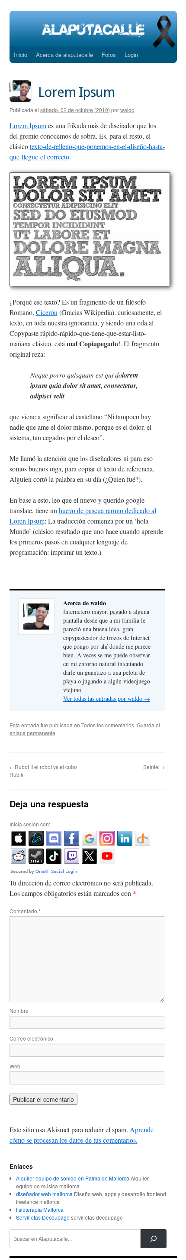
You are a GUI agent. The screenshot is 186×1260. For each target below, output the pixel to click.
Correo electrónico (31, 1038)
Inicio (20, 54)
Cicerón (47, 312)
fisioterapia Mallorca (40, 1209)
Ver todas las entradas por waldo (106, 698)
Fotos (109, 54)
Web (15, 1066)
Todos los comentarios (107, 725)
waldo (127, 109)
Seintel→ (154, 766)
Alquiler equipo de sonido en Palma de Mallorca (72, 1178)
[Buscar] (154, 1238)
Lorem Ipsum (28, 125)
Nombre (19, 1010)
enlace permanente (32, 732)
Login (131, 54)
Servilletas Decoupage (43, 1217)
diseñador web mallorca (44, 1193)
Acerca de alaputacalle (64, 54)
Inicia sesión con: (30, 824)
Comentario (25, 911)
